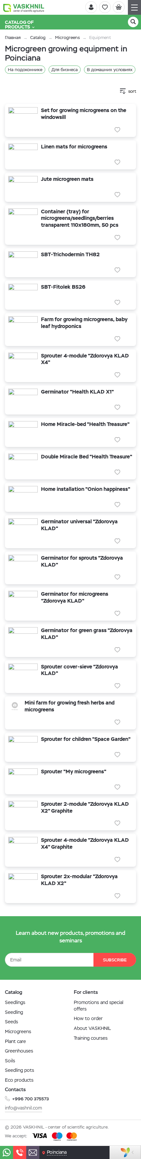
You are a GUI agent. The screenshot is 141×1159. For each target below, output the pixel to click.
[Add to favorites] (117, 130)
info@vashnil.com (23, 1108)
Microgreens (67, 37)
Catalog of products (19, 24)
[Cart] (119, 7)
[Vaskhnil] (23, 7)
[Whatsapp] (6, 1152)
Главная (13, 37)
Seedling (14, 1012)
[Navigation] (134, 7)
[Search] (133, 22)
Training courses (91, 1038)
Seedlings (15, 1002)
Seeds (11, 1022)
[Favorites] (105, 7)
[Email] (32, 1152)
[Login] (91, 7)
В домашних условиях (109, 69)
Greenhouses (19, 1051)
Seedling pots (19, 1070)
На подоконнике (25, 69)
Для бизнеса (64, 69)
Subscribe (115, 960)
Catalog (38, 37)
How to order (88, 1018)
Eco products (19, 1080)
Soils (10, 1061)
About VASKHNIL (92, 1028)
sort (132, 91)
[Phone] (19, 1152)
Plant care (15, 1041)
